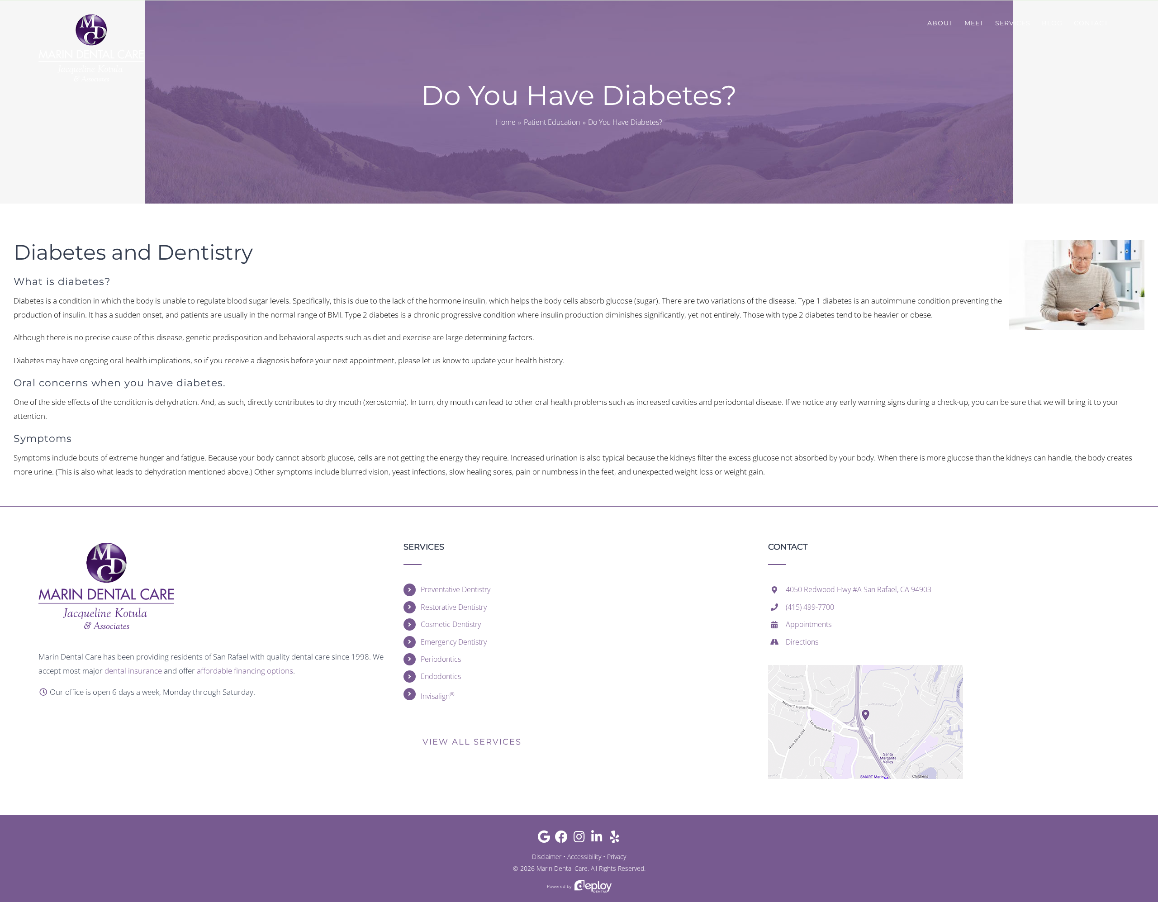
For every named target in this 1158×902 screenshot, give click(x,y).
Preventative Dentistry (455, 589)
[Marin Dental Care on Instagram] (579, 839)
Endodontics (441, 676)
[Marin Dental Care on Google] (544, 839)
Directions (802, 642)
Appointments (808, 624)
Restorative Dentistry (454, 607)
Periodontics (441, 659)
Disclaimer (546, 856)
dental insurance (133, 670)
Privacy (616, 856)
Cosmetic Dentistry (451, 624)
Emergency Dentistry (454, 642)
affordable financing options (245, 670)
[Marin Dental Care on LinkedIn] (597, 839)
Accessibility (584, 856)
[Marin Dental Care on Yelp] (614, 839)
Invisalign (438, 695)
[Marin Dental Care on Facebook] (562, 839)
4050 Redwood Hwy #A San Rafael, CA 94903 (858, 589)
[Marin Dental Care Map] (865, 669)
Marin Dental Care (562, 868)
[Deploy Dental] (593, 886)
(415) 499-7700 (810, 607)
